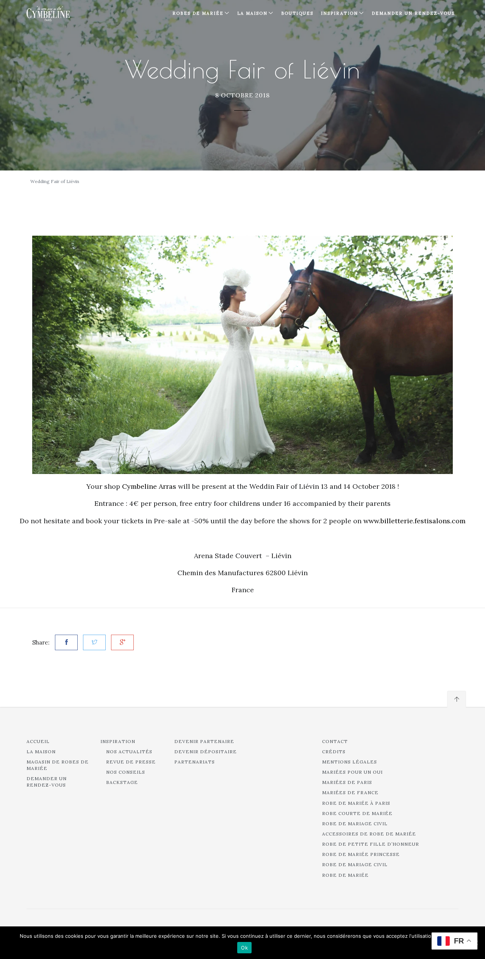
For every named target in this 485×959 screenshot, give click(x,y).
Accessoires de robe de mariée (369, 834)
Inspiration (117, 741)
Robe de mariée (345, 875)
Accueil (38, 741)
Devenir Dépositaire (205, 751)
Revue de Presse (131, 762)
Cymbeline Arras (149, 486)
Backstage (122, 782)
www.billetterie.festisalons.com (414, 520)
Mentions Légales (349, 762)
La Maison (252, 13)
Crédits (334, 751)
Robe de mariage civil (355, 823)
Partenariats (194, 762)
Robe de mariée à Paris (356, 803)
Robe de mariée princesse (361, 854)
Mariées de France (350, 792)
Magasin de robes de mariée (58, 765)
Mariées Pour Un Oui (352, 772)
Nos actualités (129, 751)
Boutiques (297, 13)
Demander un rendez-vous (413, 13)
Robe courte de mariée (357, 813)
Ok (244, 948)
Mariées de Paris (347, 782)
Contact (335, 741)
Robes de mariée (198, 13)
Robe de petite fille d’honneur (370, 844)
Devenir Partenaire (204, 741)
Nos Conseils (125, 772)
